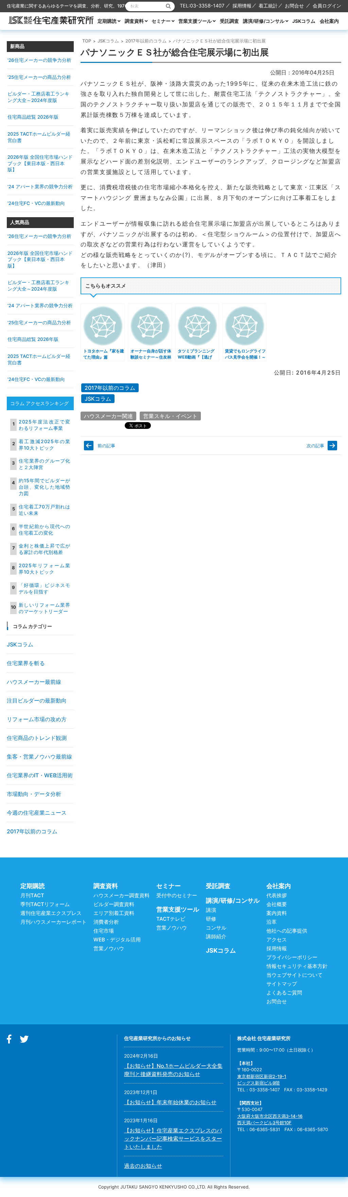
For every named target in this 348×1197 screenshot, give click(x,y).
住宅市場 (103, 930)
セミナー (161, 21)
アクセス (276, 939)
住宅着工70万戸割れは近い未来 (44, 510)
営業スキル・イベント (170, 416)
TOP (86, 41)
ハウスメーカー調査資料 (121, 895)
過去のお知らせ (143, 1165)
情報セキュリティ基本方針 (297, 966)
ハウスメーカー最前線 (34, 681)
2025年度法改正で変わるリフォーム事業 (44, 425)
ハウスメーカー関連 (108, 416)
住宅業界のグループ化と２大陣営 (44, 464)
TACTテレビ (170, 919)
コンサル (216, 927)
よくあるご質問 (284, 992)
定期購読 (107, 21)
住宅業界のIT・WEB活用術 (40, 775)
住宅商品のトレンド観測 (37, 737)
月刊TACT (32, 895)
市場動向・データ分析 (34, 794)
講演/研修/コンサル (263, 21)
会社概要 (276, 904)
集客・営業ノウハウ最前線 (39, 756)
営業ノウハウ (108, 948)
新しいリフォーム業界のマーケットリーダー (44, 608)
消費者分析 (106, 922)
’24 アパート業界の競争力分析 (40, 186)
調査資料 (134, 21)
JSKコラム (303, 21)
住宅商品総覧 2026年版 (32, 117)
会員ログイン (327, 5)
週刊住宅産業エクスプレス (51, 913)
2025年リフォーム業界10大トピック (44, 568)
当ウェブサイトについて (294, 975)
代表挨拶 (276, 895)
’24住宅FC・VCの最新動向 (36, 203)
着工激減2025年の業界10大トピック (44, 444)
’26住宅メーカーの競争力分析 (39, 60)
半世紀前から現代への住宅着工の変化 (44, 529)
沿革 (271, 922)
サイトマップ (281, 984)
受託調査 (229, 21)
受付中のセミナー (176, 895)
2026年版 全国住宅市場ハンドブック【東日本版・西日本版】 (40, 163)
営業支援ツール (195, 21)
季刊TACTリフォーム (45, 904)
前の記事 (106, 445)
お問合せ (294, 5)
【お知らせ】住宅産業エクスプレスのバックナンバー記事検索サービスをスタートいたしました (173, 1138)
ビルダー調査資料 (113, 904)
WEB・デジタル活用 (117, 939)
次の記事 (315, 445)
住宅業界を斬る (26, 663)
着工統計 (268, 5)
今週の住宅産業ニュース (37, 812)
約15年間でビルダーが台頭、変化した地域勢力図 (44, 487)
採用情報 (241, 5)
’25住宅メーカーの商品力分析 (39, 77)
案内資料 (276, 913)
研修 (211, 919)
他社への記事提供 (286, 930)
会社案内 (329, 21)
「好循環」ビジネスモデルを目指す (44, 588)
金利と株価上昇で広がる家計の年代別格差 (44, 549)
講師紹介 (216, 936)
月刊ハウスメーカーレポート (53, 922)
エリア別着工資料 (113, 913)
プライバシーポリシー (291, 957)
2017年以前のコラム (146, 41)
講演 (211, 910)
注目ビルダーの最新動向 (37, 700)
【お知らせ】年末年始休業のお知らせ (170, 1102)
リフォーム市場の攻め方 (37, 719)
